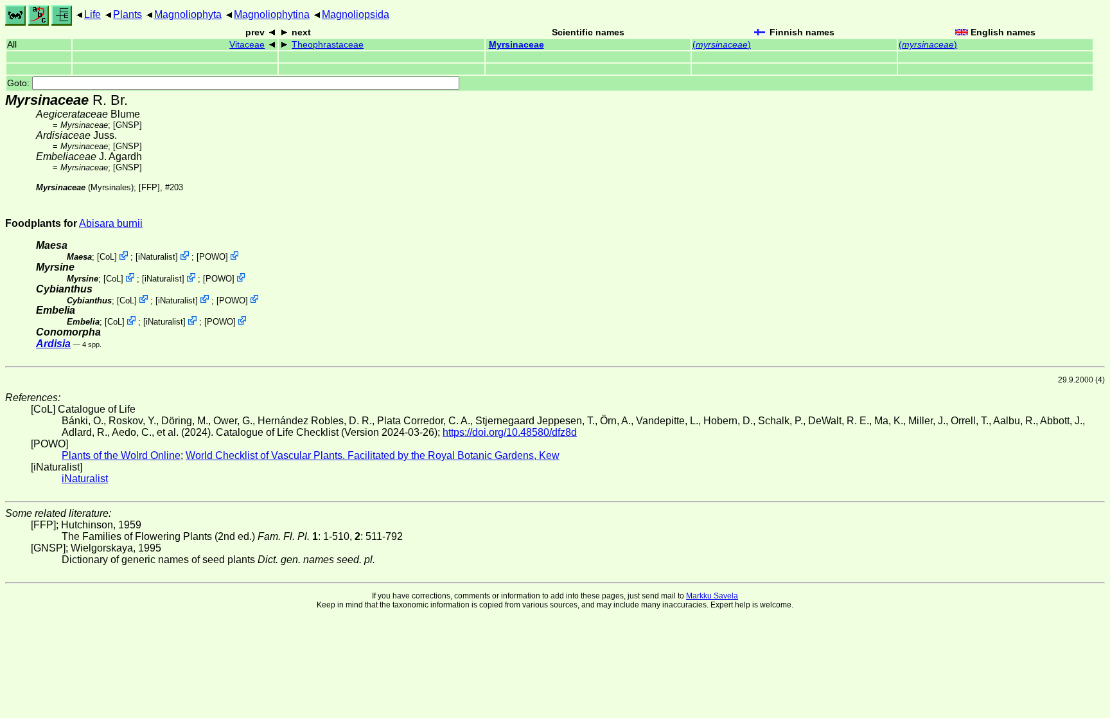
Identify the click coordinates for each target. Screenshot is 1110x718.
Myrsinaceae (516, 44)
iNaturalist (156, 257)
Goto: (19, 83)
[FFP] (149, 187)
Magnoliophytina (272, 14)
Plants (127, 14)
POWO (212, 257)
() (721, 44)
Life (92, 14)
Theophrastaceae (328, 44)
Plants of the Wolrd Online (121, 455)
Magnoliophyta (188, 14)
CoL (107, 257)
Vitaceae (247, 44)
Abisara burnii (111, 223)
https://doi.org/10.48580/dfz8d (510, 432)
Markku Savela (712, 595)
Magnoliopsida (355, 14)
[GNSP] (127, 125)
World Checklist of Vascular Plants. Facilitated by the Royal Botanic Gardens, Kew (372, 455)
